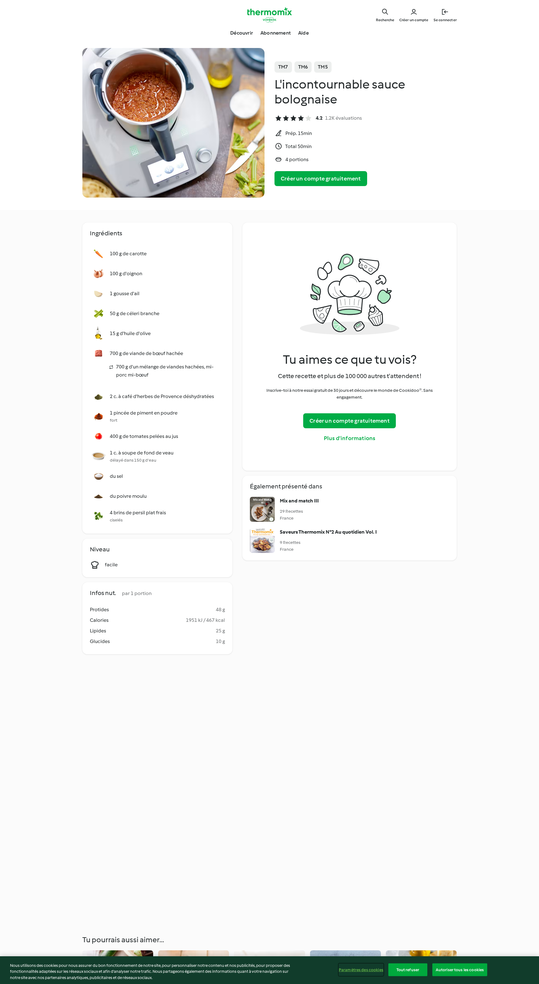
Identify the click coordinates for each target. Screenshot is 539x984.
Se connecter (445, 20)
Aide (303, 33)
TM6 (303, 67)
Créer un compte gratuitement (321, 178)
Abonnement (275, 33)
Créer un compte (414, 20)
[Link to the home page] (269, 14)
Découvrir (241, 33)
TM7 (283, 67)
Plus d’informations (350, 438)
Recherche (385, 20)
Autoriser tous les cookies (460, 969)
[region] (269, 970)
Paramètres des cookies (361, 969)
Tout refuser (408, 969)
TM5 (323, 67)
